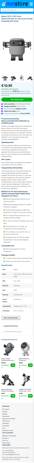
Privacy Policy (6, 443)
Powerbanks (5, 416)
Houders (4, 411)
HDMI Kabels (6, 421)
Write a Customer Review (11, 318)
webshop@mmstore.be (12, 454)
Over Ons (5, 440)
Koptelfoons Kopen (7, 430)
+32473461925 (9, 450)
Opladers (4, 414)
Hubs (3, 428)
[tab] (17, 118)
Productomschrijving (10, 119)
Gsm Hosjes (5, 409)
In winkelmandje (17, 99)
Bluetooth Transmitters (8, 418)
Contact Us (5, 438)
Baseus (16, 269)
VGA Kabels (5, 426)
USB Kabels (5, 423)
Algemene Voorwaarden (9, 436)
